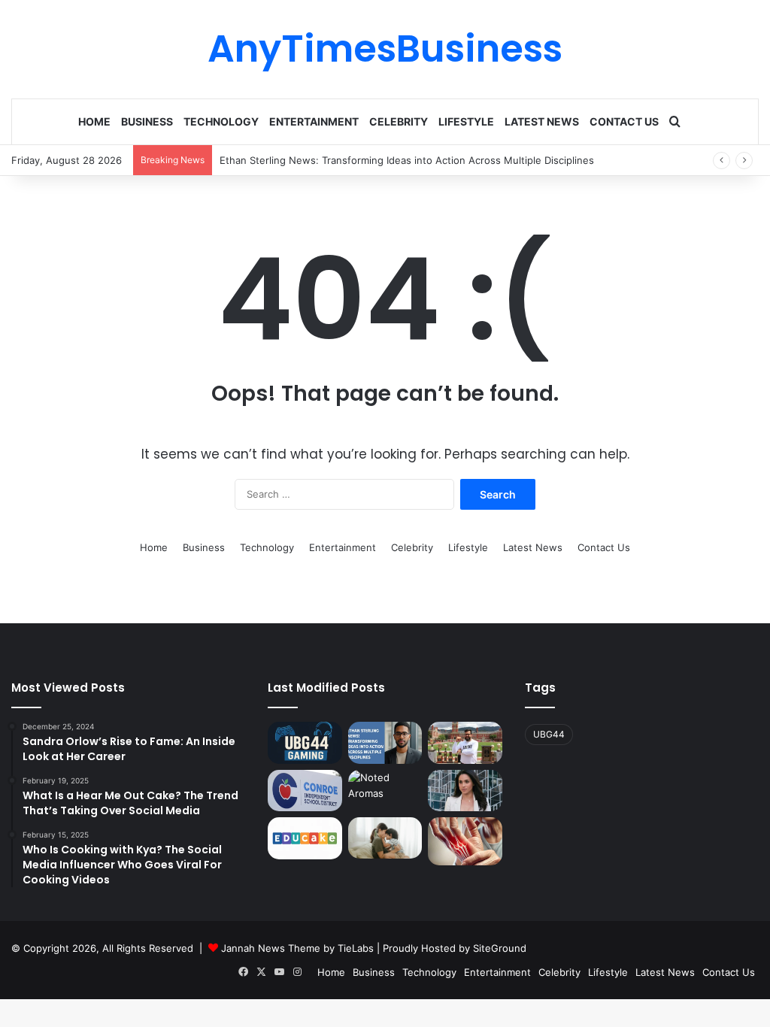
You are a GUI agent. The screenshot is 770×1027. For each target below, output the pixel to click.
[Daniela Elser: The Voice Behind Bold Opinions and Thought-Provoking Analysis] (465, 791)
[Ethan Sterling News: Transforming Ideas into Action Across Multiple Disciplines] (385, 743)
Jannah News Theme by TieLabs (297, 948)
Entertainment (314, 121)
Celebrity (398, 121)
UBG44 (549, 734)
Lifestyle (466, 121)
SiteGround (499, 948)
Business (147, 121)
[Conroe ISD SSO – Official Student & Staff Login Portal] (304, 791)
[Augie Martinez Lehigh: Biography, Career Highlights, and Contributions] (465, 743)
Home (94, 121)
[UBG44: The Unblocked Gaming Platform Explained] (304, 743)
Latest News (542, 121)
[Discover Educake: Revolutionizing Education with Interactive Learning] (304, 838)
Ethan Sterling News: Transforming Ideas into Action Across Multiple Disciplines (407, 160)
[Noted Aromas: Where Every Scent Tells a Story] (385, 791)
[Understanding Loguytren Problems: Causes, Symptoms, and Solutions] (465, 841)
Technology (221, 121)
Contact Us (624, 121)
